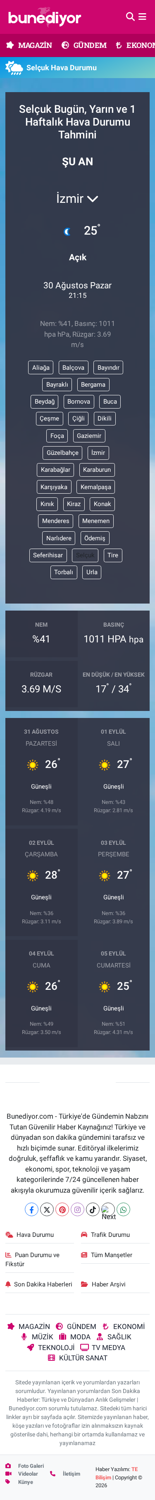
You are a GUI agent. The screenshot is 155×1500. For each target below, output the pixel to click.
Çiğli (78, 418)
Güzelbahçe (63, 452)
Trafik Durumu (110, 1235)
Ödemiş (94, 538)
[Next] (108, 1209)
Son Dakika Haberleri (43, 1284)
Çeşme (49, 418)
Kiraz (74, 504)
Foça (57, 436)
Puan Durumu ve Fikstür (32, 1259)
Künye (25, 1482)
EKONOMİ (129, 1326)
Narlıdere (59, 538)
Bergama (93, 384)
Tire (112, 555)
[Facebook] (31, 1209)
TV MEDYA (108, 1347)
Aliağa (41, 367)
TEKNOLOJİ (56, 1347)
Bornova (78, 401)
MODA (80, 1337)
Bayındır (108, 367)
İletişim (71, 1474)
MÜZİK (42, 1337)
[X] (47, 1209)
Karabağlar (55, 469)
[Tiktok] (93, 1209)
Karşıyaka (54, 487)
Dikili (105, 418)
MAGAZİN (34, 45)
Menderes (55, 521)
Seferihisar (48, 555)
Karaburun (97, 469)
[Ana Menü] (142, 16)
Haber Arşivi (109, 1284)
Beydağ (45, 401)
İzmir (98, 452)
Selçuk (85, 555)
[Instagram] (77, 1209)
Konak (102, 504)
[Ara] (130, 16)
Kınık (47, 504)
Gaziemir (89, 436)
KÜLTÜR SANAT (83, 1358)
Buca (110, 401)
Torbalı (63, 572)
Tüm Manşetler (111, 1255)
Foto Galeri (30, 1466)
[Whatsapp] (123, 1209)
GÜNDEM (89, 45)
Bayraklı (57, 384)
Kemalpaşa (96, 487)
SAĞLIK (119, 1337)
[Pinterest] (62, 1209)
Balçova (73, 367)
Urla (92, 572)
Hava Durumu (35, 1235)
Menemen (96, 521)
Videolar (27, 1474)
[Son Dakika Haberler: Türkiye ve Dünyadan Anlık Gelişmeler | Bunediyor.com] (44, 17)
